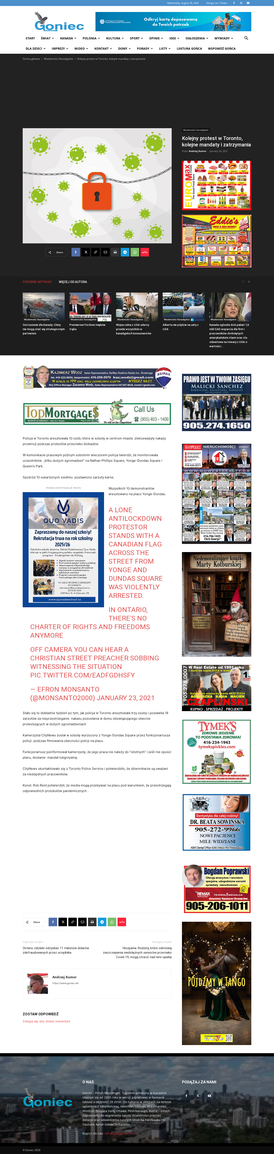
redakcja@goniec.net (119, 1133)
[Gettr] (144, 252)
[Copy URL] (95, 252)
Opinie (154, 38)
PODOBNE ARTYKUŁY (37, 282)
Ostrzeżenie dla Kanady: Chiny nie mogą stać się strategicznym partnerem (44, 329)
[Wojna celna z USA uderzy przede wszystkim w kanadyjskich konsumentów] (137, 307)
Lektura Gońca (189, 48)
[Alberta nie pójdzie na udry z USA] (184, 307)
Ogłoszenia (195, 38)
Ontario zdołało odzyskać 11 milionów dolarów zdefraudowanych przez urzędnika (56, 950)
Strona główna (31, 59)
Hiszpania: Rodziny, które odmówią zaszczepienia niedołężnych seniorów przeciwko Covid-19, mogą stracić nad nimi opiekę (137, 952)
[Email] (105, 252)
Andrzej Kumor (197, 151)
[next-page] (249, 281)
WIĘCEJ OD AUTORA (73, 282)
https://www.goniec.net (65, 983)
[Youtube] (209, 1096)
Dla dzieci (34, 48)
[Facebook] (75, 252)
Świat (46, 38)
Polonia (90, 38)
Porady (143, 48)
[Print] (115, 252)
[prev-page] (243, 281)
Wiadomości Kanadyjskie (58, 59)
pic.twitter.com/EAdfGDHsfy (82, 675)
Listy (163, 48)
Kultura (113, 38)
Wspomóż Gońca (222, 48)
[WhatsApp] (135, 252)
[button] (246, 39)
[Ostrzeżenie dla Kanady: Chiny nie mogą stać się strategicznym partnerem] (44, 307)
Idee (172, 38)
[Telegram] (125, 252)
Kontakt (101, 48)
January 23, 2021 (126, 698)
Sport (135, 38)
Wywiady (222, 38)
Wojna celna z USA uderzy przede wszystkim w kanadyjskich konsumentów (133, 329)
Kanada (66, 38)
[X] (85, 252)
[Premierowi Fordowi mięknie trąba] (90, 307)
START (30, 38)
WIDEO (79, 48)
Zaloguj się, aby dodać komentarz (46, 1021)
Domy (122, 48)
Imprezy (58, 48)
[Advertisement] (137, 93)
